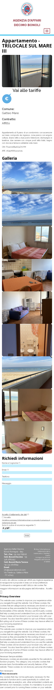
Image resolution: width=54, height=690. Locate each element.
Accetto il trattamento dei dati (14, 514)
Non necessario (9, 674)
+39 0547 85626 (20, 554)
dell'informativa (37, 589)
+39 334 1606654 (11, 565)
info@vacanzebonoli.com (15, 570)
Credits (47, 555)
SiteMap (46, 553)
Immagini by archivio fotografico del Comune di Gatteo (42, 559)
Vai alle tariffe (27, 90)
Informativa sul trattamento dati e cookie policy (42, 551)
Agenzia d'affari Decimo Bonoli (27, 23)
